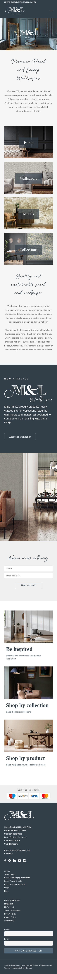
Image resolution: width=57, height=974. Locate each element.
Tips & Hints (9, 874)
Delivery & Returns (12, 900)
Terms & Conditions (12, 911)
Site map (29, 968)
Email (6, 939)
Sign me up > (28, 585)
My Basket (8, 904)
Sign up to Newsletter (28, 951)
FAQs (6, 888)
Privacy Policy (10, 914)
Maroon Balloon (18, 968)
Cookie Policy (10, 917)
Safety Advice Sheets (13, 881)
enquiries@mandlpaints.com (18, 850)
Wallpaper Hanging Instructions (17, 878)
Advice (7, 871)
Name (6, 930)
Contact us (8, 854)
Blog (6, 891)
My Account (9, 907)
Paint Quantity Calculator (14, 884)
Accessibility (9, 921)
